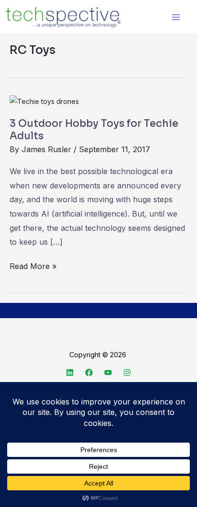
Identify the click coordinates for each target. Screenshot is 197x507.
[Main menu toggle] (176, 17)
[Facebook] (89, 372)
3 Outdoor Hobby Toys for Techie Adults (94, 129)
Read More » (33, 265)
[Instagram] (127, 372)
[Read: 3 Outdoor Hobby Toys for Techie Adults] (44, 101)
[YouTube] (108, 372)
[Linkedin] (70, 372)
